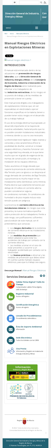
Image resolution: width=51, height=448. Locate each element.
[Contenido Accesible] (45, 2)
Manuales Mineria (22, 34)
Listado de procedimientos (28, 315)
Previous (41, 275)
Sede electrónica (24, 337)
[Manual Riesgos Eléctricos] (18, 59)
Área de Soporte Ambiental (29, 326)
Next (43, 275)
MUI (6, 34)
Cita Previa (21, 348)
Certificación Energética (27, 304)
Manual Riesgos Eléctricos (34, 270)
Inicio (12, 34)
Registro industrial (25, 293)
